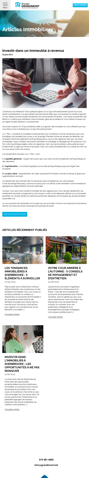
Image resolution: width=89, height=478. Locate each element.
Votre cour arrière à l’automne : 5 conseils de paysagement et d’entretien (65, 273)
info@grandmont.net (46, 465)
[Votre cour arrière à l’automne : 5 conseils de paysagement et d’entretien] (66, 250)
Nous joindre (80, 5)
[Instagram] (45, 470)
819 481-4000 (46, 459)
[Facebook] (39, 470)
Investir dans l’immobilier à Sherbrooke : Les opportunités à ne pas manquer (22, 363)
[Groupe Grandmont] (27, 5)
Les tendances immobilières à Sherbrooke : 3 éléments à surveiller (22, 273)
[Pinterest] (50, 470)
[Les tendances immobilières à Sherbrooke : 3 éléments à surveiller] (22, 250)
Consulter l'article (12, 314)
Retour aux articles (14, 214)
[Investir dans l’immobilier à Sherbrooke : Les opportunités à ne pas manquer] (22, 339)
